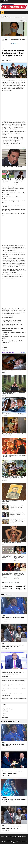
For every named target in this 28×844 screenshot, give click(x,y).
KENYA (11, 582)
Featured (3, 707)
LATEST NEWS (5, 711)
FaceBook (4, 347)
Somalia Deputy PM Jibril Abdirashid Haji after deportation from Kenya (13, 673)
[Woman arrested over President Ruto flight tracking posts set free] (14, 787)
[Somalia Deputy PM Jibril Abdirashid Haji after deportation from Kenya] (14, 660)
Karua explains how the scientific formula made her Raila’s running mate (13, 645)
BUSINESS (4, 704)
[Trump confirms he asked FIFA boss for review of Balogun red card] (14, 759)
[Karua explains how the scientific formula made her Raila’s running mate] (14, 633)
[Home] (2, 13)
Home (2, 836)
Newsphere (21, 841)
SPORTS (3, 715)
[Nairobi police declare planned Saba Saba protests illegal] (14, 605)
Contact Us (14, 838)
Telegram (5, 350)
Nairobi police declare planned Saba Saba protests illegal (14, 680)
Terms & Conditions (16, 836)
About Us (24, 836)
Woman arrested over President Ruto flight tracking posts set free (13, 800)
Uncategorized (5, 717)
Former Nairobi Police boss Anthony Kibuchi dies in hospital (21, 587)
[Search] (26, 13)
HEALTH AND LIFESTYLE (7, 709)
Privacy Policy (8, 836)
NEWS (15, 582)
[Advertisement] (14, 106)
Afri (10, 60)
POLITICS (3, 48)
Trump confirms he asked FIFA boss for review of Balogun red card (12, 772)
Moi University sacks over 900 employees (7, 586)
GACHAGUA (6, 582)
